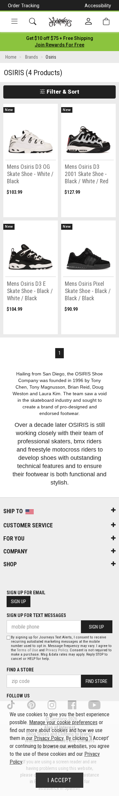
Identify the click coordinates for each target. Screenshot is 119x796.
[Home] (60, 22)
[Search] (32, 21)
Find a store (20, 669)
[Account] (88, 21)
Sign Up (18, 601)
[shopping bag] (106, 21)
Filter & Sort (62, 91)
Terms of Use (27, 650)
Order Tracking (23, 5)
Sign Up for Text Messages (36, 615)
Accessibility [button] (98, 5)
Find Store (96, 681)
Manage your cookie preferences (63, 722)
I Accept (59, 780)
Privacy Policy (57, 650)
